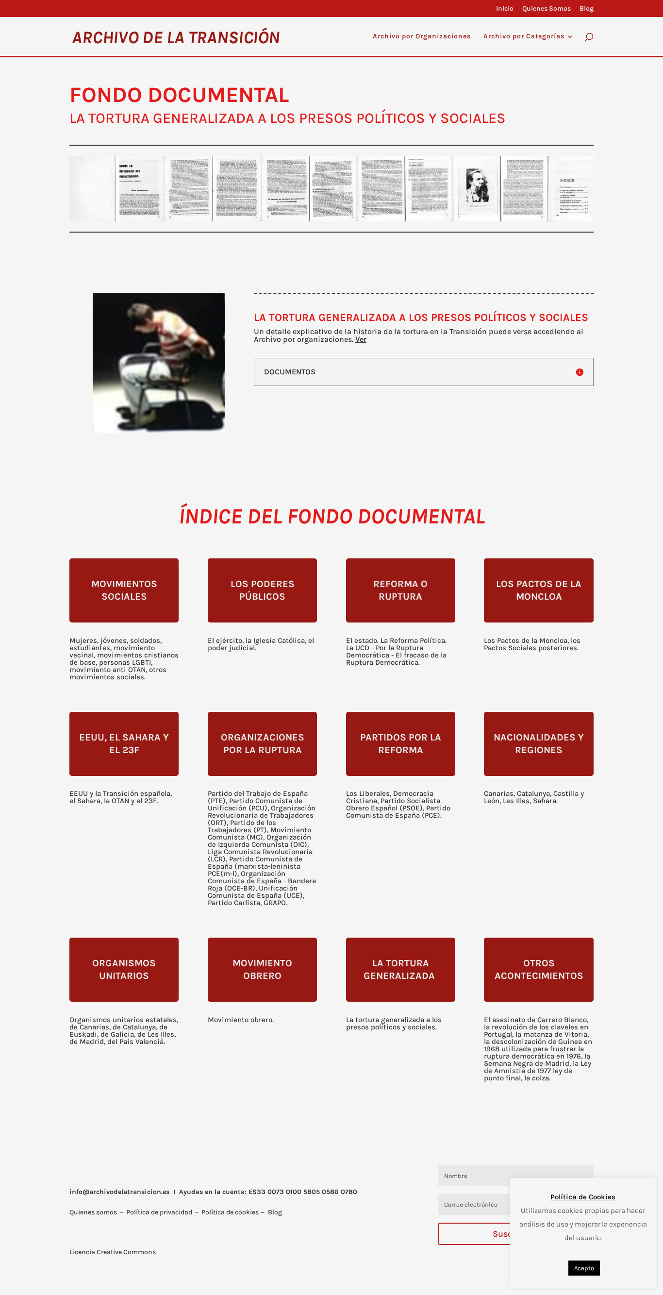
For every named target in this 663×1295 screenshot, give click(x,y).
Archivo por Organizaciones (422, 36)
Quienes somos (93, 1212)
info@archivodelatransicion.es (119, 1192)
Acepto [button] (584, 1268)
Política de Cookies (582, 1197)
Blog (587, 9)
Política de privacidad (159, 1212)
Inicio (505, 9)
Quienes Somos (546, 9)
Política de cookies (230, 1212)
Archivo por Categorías (523, 36)
